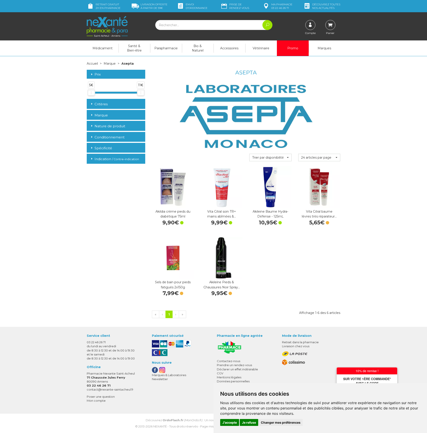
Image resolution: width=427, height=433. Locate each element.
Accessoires (229, 48)
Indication (117, 159)
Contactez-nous (228, 361)
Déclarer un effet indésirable (237, 369)
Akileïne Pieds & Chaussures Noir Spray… (221, 284)
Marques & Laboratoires (169, 375)
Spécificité (103, 148)
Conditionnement (110, 137)
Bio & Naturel (197, 48)
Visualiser (319, 204)
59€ (154, 6)
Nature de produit (110, 126)
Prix (98, 74)
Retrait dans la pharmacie (300, 342)
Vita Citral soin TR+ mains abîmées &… (221, 214)
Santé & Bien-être (134, 48)
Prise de (239, 6)
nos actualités (326, 6)
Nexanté (160, 426)
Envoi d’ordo (196, 6)
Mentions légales (229, 377)
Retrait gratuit (108, 6)
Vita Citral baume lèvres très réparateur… (319, 214)
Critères (101, 104)
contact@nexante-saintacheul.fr (110, 389)
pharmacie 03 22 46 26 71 (281, 6)
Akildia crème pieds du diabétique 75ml (172, 214)
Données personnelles (233, 381)
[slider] (91, 93)
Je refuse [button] (249, 422)
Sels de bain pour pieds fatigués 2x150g (173, 284)
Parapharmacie (166, 48)
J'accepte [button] (229, 422)
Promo (292, 48)
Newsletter (160, 379)
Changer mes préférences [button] (280, 422)
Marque (110, 64)
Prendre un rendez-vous (234, 365)
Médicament (103, 48)
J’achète (173, 204)
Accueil (92, 64)
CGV (220, 373)
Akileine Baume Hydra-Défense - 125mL (270, 214)
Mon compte (96, 400)
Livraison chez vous (295, 346)
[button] (270, 157)
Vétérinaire (261, 48)
